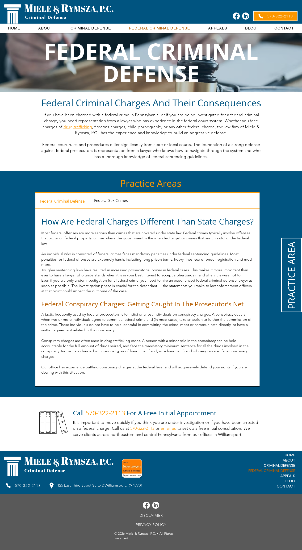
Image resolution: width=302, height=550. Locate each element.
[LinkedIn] (245, 16)
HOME (290, 455)
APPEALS (287, 476)
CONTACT (286, 486)
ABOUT (289, 460)
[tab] (62, 200)
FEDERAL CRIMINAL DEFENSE (271, 470)
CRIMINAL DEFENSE (279, 465)
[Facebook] (236, 16)
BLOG (290, 481)
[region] (291, 275)
